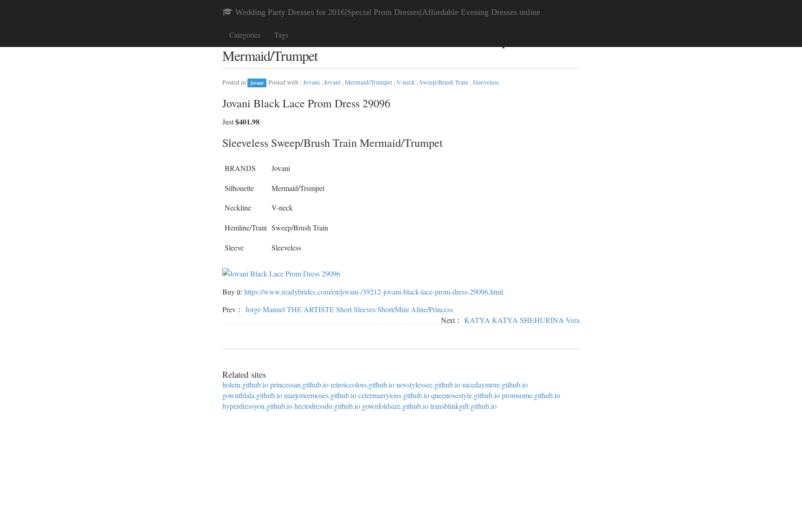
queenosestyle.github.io (465, 395)
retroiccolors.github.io (362, 384)
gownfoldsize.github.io (395, 406)
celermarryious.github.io (393, 395)
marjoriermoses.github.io (320, 395)
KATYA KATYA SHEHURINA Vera (522, 320)
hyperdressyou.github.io (257, 406)
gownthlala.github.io (252, 395)
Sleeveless (485, 82)
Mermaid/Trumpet (369, 82)
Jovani (257, 82)
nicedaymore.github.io (495, 384)
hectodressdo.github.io (327, 406)
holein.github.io (245, 384)
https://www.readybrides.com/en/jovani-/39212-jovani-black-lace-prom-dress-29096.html (373, 291)
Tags (281, 34)
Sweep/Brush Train (444, 82)
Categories (244, 34)
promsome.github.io (531, 395)
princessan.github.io (299, 384)
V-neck (406, 82)
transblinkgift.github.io (463, 406)
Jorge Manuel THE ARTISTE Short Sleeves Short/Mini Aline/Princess (349, 309)
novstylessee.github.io (428, 384)
